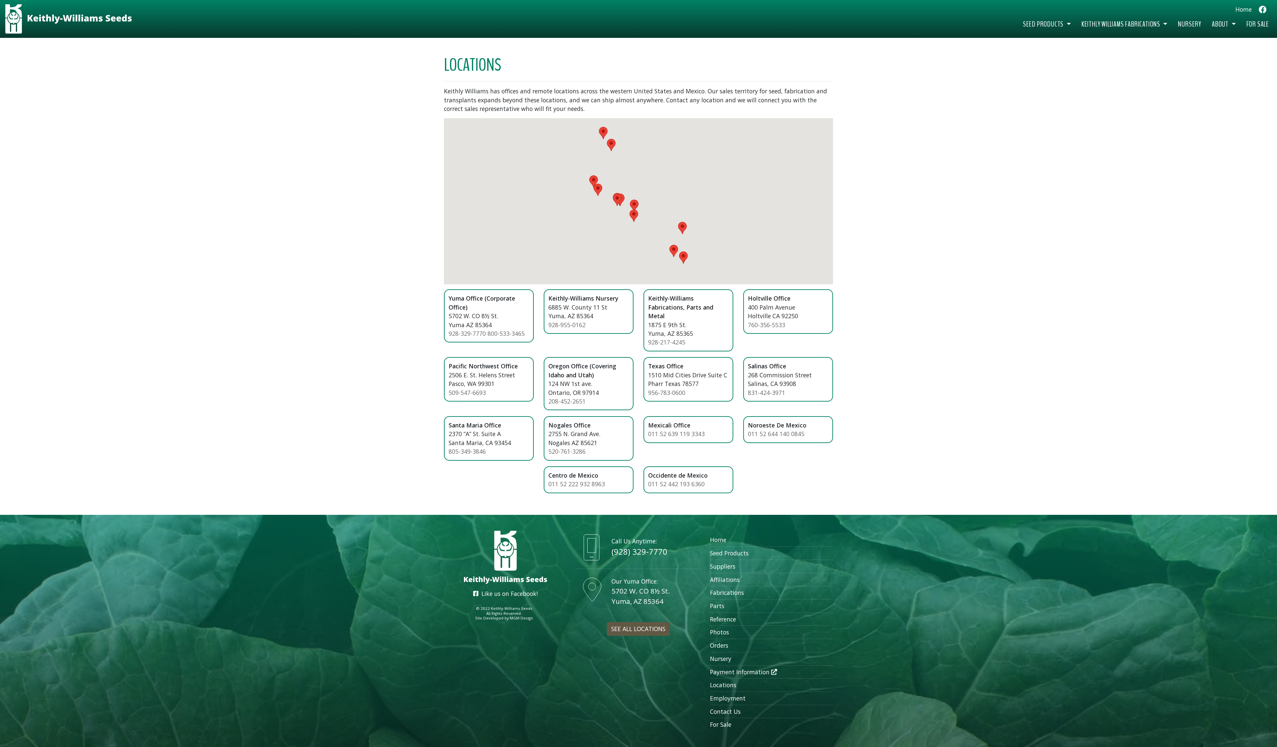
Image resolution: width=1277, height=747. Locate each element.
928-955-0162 (567, 325)
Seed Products (729, 553)
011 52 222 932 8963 (576, 484)
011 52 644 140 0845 (776, 434)
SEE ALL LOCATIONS (638, 629)
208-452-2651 (567, 401)
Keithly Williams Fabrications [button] (1121, 24)
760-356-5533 (766, 325)
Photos (719, 632)
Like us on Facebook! (508, 594)
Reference (723, 619)
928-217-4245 (666, 342)
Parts (717, 606)
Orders (719, 645)
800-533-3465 (506, 333)
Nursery (1189, 24)
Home (1243, 9)
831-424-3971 (766, 393)
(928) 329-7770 (639, 551)
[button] (603, 133)
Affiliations (725, 580)
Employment (728, 698)
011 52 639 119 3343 (676, 434)
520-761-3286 (567, 451)
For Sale (1257, 24)
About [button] (1221, 24)
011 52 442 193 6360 (676, 484)
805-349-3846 (467, 451)
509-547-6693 (467, 393)
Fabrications (727, 593)
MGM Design (521, 617)
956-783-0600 (666, 393)
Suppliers (722, 566)
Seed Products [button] (1044, 24)
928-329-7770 (467, 333)
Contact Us (725, 711)
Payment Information (740, 672)
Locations (723, 685)
